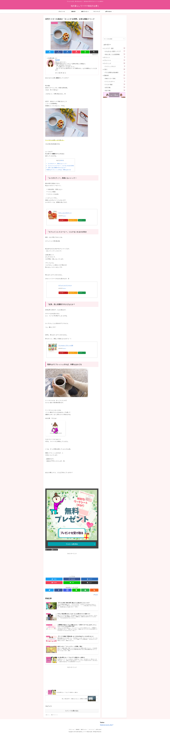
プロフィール (71, 729)
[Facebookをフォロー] (58, 73)
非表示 (61, 160)
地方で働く (115, 90)
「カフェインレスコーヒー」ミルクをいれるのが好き (60, 165)
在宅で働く (55, 549)
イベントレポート (115, 81)
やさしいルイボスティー (65, 213)
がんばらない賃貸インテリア (115, 51)
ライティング (114, 63)
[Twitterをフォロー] (56, 73)
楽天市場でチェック (63, 220)
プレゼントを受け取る (72, 544)
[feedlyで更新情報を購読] (63, 73)
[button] (124, 38)
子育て (114, 69)
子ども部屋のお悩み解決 (115, 72)
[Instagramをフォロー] (59, 73)
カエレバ (64, 215)
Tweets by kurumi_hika (106, 725)
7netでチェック (82, 220)
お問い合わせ (98, 729)
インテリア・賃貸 (114, 48)
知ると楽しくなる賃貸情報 (115, 54)
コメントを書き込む (72, 711)
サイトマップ (91, 729)
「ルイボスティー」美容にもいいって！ (56, 163)
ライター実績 (115, 84)
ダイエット (114, 57)
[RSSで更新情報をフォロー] (65, 73)
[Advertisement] (71, 563)
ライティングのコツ (115, 66)
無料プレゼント (84, 729)
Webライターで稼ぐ (115, 78)
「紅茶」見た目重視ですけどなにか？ (56, 167)
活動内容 (114, 75)
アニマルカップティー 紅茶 (65, 345)
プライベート (48, 549)
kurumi (57, 60)
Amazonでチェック (73, 220)
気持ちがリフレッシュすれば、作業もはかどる (58, 169)
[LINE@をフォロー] (61, 73)
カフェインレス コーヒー (65, 285)
